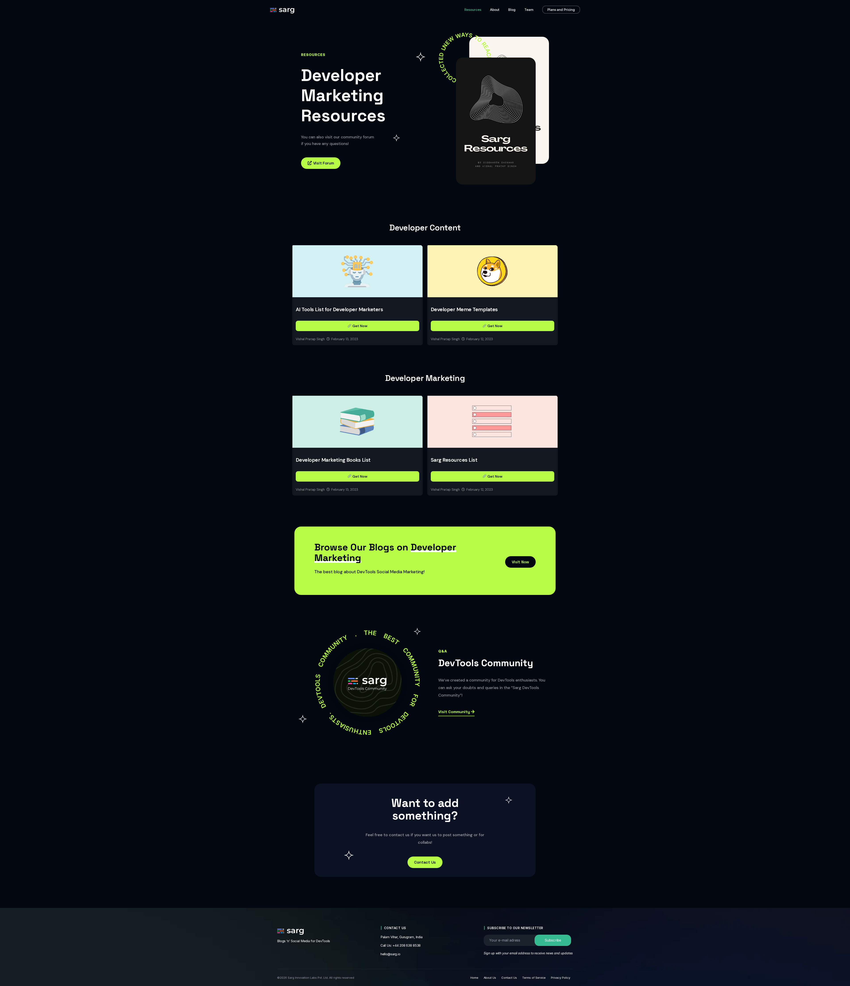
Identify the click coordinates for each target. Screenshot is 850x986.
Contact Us (509, 977)
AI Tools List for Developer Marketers (339, 309)
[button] (320, 163)
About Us (490, 977)
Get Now (359, 326)
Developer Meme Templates (464, 309)
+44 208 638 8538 (406, 945)
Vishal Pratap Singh (310, 339)
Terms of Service (534, 977)
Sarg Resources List (454, 460)
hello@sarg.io (390, 954)
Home (474, 977)
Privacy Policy (560, 977)
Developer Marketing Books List (333, 460)
